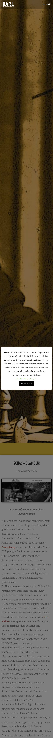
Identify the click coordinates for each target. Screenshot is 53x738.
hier (38, 375)
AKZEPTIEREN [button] (26, 383)
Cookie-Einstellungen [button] (26, 379)
